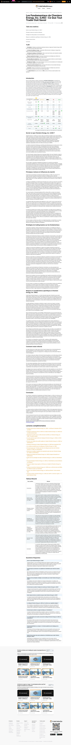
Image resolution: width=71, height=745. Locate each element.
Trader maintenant (13, 1)
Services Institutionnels (18, 735)
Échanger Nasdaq (42, 732)
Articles (43, 8)
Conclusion (28, 41)
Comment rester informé (30, 39)
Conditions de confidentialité (47, 741)
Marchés (19, 1)
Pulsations (33, 728)
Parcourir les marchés (42, 723)
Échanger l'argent (42, 735)
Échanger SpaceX (42, 725)
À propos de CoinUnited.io (11, 723)
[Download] (67, 1)
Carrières (10, 728)
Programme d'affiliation (18, 733)
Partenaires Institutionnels (11, 732)
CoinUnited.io (5, 1)
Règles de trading (27, 729)
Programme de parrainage (18, 730)
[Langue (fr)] (69, 1)
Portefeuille (18, 725)
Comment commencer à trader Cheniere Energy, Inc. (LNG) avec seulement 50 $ (44, 444)
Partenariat (48, 8)
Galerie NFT (18, 728)
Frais (25, 730)
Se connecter (58, 1)
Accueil (39, 8)
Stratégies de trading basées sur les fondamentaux (35, 34)
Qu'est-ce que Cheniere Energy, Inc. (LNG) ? (34, 30)
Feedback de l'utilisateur (26, 727)
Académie (33, 725)
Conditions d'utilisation (38, 741)
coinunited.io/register (30, 422)
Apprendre (33, 724)
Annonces (33, 731)
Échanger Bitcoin (42, 729)
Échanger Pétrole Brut (42, 738)
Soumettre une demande (26, 725)
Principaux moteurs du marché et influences (34, 32)
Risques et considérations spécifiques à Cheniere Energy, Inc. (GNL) (38, 37)
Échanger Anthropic (43, 728)
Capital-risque (11, 729)
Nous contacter (11, 725)
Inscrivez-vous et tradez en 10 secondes (38, 1)
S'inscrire (63, 1)
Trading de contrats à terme (19, 723)
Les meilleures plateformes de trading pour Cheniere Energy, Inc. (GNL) (42, 446)
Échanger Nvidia (42, 731)
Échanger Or (42, 734)
